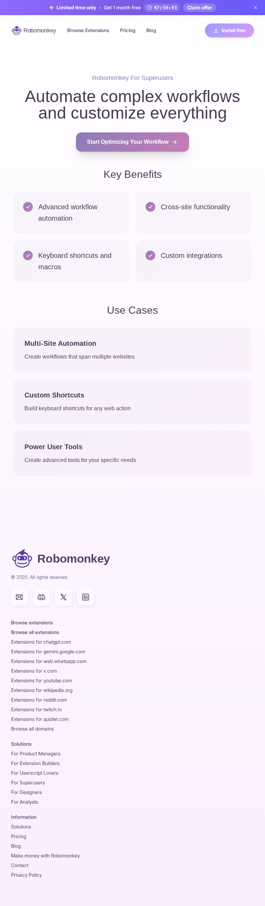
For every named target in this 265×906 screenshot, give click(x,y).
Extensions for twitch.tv (36, 709)
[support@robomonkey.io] (19, 597)
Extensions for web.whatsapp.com (49, 661)
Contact (19, 865)
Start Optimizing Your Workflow (127, 142)
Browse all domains (32, 729)
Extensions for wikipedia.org (41, 690)
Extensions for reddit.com (39, 700)
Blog (151, 30)
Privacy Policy (26, 875)
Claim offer (199, 7)
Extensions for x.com (34, 671)
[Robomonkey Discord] (41, 597)
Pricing (127, 30)
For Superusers (28, 782)
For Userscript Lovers (34, 773)
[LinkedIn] (85, 597)
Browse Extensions (88, 30)
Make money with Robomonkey (45, 855)
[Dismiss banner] (255, 7)
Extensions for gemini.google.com (48, 651)
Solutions (21, 826)
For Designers (26, 792)
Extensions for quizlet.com (40, 719)
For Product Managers (35, 753)
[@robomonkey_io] (63, 597)
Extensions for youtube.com (41, 680)
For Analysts (24, 802)
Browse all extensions (35, 632)
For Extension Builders (35, 763)
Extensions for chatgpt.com (41, 642)
